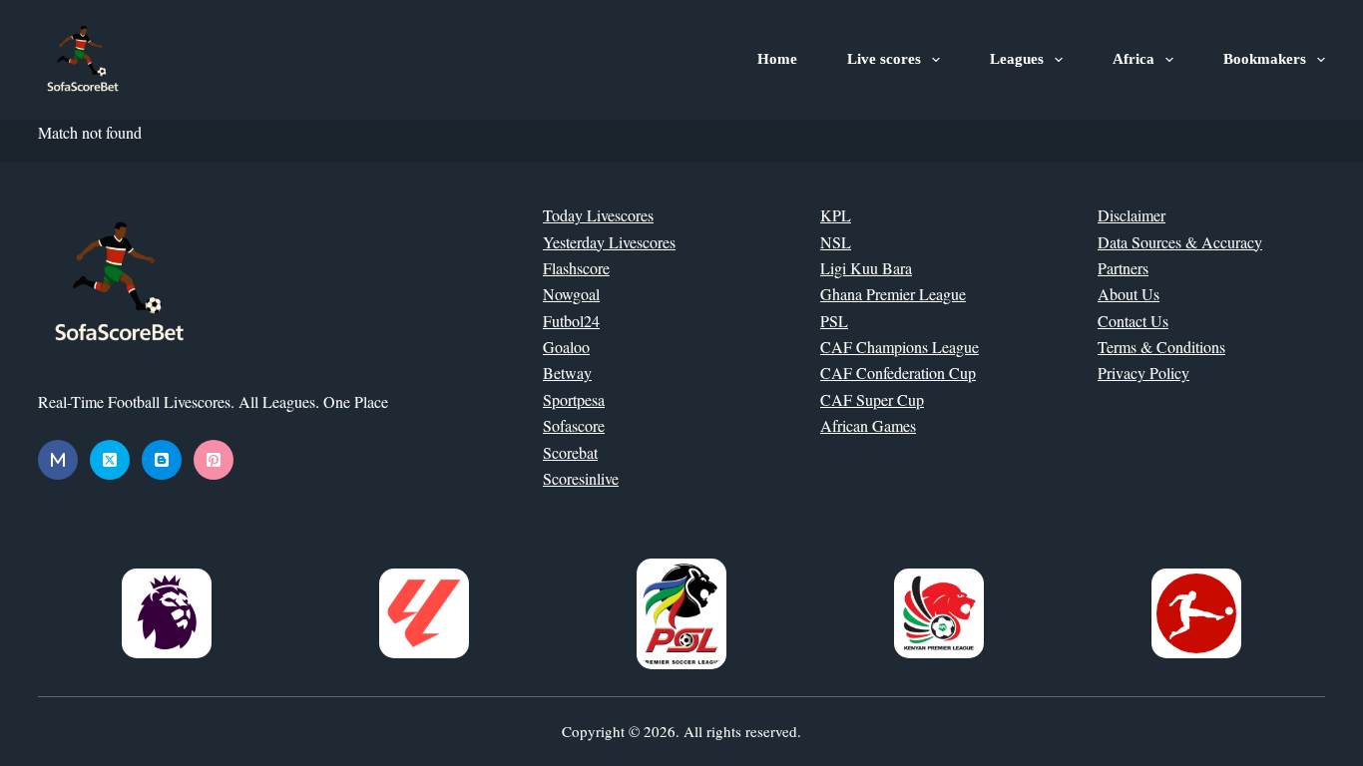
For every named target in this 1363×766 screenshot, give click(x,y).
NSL (835, 241)
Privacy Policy (1143, 372)
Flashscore (576, 267)
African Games (868, 425)
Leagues (1017, 59)
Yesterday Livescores (609, 241)
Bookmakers (1264, 59)
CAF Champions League (899, 346)
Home (777, 59)
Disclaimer (1131, 214)
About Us (1128, 293)
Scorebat (570, 452)
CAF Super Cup (872, 399)
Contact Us (1133, 320)
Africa (1133, 59)
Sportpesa (574, 399)
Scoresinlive (581, 478)
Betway (567, 372)
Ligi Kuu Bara (866, 267)
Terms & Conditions (1161, 346)
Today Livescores (598, 214)
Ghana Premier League (893, 293)
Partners (1123, 267)
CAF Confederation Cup (898, 372)
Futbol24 (571, 320)
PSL (834, 320)
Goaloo (566, 346)
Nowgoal (571, 293)
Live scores (884, 59)
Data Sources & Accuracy (1180, 241)
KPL (835, 214)
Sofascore (574, 425)
